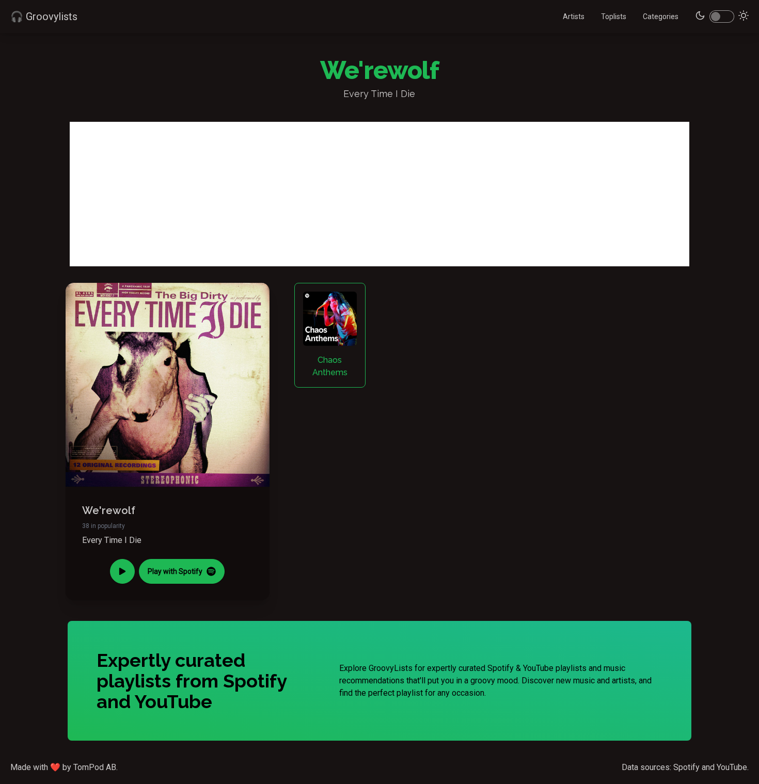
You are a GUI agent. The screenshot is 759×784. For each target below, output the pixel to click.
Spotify (686, 767)
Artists (573, 16)
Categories (660, 16)
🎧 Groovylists (43, 16)
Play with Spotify (175, 571)
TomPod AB (94, 767)
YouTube (732, 767)
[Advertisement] (379, 194)
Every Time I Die (111, 540)
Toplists (613, 16)
